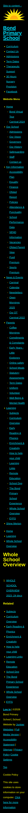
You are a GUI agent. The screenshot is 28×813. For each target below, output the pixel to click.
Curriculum (12, 46)
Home (9, 531)
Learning (11, 536)
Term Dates (12, 61)
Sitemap (7, 749)
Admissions (12, 56)
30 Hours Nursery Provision (11, 81)
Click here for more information (11, 802)
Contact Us (12, 51)
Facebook (11, 91)
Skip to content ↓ (12, 5)
